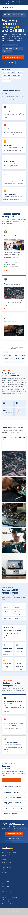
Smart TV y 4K (5, 865)
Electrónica (7, 7)
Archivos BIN (4, 872)
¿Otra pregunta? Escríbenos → (11, 780)
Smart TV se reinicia (6, 889)
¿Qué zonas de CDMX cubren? (14, 814)
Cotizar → (6, 308)
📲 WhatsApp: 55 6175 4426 (14, 833)
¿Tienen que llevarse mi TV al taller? (14, 797)
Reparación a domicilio (6, 862)
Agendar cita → (7, 270)
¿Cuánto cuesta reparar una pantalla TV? (14, 787)
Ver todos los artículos (6, 891)
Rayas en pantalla (5, 886)
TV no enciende (5, 881)
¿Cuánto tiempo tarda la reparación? (14, 808)
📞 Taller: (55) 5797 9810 (13, 838)
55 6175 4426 (19, 1)
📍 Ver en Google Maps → (10, 638)
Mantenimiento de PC (6, 867)
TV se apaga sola (5, 884)
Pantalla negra (5, 879)
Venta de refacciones (6, 869)
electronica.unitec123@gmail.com (15, 3)
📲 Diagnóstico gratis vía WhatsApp (13, 57)
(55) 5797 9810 (11, 1)
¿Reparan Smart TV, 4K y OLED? (14, 792)
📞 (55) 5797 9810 (8, 62)
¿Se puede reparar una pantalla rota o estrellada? (14, 803)
